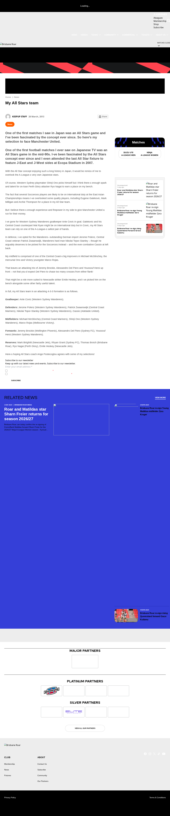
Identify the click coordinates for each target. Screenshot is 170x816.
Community (110, 35)
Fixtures (7, 775)
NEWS (74, 35)
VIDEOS (84, 35)
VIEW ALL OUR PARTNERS (85, 728)
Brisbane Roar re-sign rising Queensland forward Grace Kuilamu (129, 231)
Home (8, 97)
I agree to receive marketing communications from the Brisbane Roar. (40, 374)
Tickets (145, 35)
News (16, 97)
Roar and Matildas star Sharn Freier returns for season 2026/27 (130, 192)
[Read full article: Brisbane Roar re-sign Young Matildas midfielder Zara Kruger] (154, 210)
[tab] (128, 153)
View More (160, 397)
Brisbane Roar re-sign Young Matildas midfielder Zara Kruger (129, 213)
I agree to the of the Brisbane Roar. (31, 370)
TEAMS (94, 35)
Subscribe (16, 380)
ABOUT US (160, 35)
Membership (9, 764)
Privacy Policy (27, 370)
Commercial (128, 35)
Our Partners (42, 781)
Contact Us (42, 764)
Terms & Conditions (157, 797)
